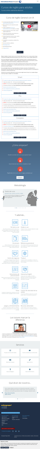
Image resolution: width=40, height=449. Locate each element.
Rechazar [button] (6, 447)
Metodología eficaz (6, 44)
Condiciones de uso (17, 435)
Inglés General (4, 417)
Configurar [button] (11, 447)
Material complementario (4, 423)
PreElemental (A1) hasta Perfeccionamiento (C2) (11, 22)
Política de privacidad (26, 435)
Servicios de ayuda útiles (7, 90)
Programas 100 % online (15, 418)
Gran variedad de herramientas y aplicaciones (11, 88)
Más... (3, 424)
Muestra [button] (15, 93)
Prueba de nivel (6, 48)
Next (37, 198)
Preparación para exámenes (5, 420)
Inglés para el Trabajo (5, 418)
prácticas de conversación (28, 336)
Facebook (5, 407)
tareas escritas (21, 337)
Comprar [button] (19, 52)
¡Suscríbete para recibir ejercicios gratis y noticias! (10, 412)
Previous (2, 198)
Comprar (23, 93)
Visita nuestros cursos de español (7, 428)
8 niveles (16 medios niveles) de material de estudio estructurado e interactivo (17, 80)
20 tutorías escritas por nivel (8, 126)
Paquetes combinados (16, 419)
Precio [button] (19, 93)
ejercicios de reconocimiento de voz (9, 28)
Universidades (24, 418)
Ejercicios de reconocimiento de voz (9, 87)
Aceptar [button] (2, 447)
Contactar (5, 406)
